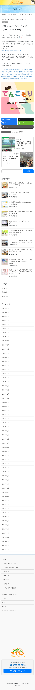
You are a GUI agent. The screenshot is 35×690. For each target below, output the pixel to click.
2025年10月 (6, 349)
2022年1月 (5, 533)
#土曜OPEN (23, 74)
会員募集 (6, 584)
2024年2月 (5, 431)
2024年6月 (5, 414)
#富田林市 (24, 69)
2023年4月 (5, 471)
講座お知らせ (6, 296)
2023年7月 (5, 459)
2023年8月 (5, 455)
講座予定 (6, 580)
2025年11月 (5, 345)
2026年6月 (5, 316)
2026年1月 (5, 337)
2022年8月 (5, 504)
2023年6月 (5, 463)
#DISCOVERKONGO (7, 76)
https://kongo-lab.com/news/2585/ (11, 50)
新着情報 (21, 132)
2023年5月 (5, 467)
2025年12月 (6, 341)
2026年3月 (5, 328)
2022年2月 (5, 529)
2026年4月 (5, 324)
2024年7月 (5, 410)
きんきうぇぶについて (10, 563)
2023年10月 (6, 447)
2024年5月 (5, 418)
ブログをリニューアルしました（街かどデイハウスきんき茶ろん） (23, 143)
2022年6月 (5, 512)
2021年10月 (6, 537)
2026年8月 (5, 308)
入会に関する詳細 (10, 588)
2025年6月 (5, 365)
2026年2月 (5, 332)
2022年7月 (5, 508)
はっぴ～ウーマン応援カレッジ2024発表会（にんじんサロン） (10, 158)
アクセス (5, 598)
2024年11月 (5, 394)
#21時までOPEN (15, 74)
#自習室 (30, 69)
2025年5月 (5, 369)
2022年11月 (5, 492)
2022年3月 (5, 525)
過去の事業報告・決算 (11, 567)
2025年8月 (5, 357)
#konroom (12, 69)
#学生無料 (30, 74)
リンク (4, 602)
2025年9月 (5, 353)
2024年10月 (6, 398)
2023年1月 (5, 484)
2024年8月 (5, 406)
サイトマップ (6, 606)
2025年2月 (5, 382)
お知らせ (5, 22)
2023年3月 (5, 476)
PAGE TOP (32, 667)
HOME (4, 559)
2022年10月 (6, 496)
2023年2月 (5, 480)
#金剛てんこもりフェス (20, 78)
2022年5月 (5, 517)
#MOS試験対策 (19, 76)
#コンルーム (5, 69)
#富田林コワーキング (21, 72)
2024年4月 (5, 422)
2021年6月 (5, 545)
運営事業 (6, 571)
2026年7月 (5, 312)
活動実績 (6, 575)
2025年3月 (5, 377)
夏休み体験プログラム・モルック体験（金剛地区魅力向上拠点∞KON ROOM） (20, 261)
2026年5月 (5, 320)
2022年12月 (6, 488)
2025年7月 (5, 361)
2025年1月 (5, 386)
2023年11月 (5, 443)
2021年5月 (5, 549)
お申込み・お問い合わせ (9, 594)
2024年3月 (5, 426)
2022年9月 (5, 500)
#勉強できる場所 (8, 78)
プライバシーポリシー (9, 610)
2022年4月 (5, 521)
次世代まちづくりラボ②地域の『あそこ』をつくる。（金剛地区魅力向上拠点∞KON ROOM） (20, 271)
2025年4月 (5, 373)
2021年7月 (5, 541)
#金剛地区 (18, 69)
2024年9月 (5, 402)
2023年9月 (5, 451)
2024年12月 (6, 390)
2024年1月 (5, 435)
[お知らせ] (8, 144)
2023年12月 (6, 439)
